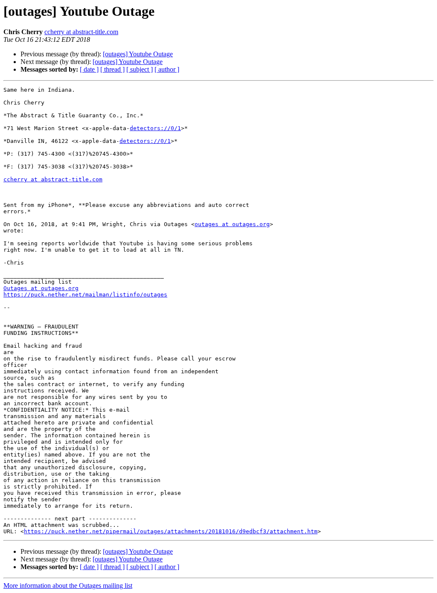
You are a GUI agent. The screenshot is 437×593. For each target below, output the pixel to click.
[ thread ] (112, 69)
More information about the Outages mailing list (67, 585)
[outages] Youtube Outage (138, 54)
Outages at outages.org (41, 288)
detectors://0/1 (155, 128)
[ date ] (89, 69)
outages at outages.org (232, 224)
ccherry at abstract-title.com (81, 31)
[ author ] (166, 69)
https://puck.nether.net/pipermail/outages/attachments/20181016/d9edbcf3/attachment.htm (171, 531)
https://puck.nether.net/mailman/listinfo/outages (85, 294)
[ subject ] (139, 69)
